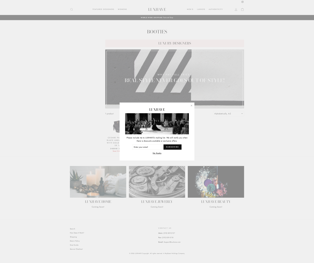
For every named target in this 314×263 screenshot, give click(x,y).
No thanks (157, 153)
